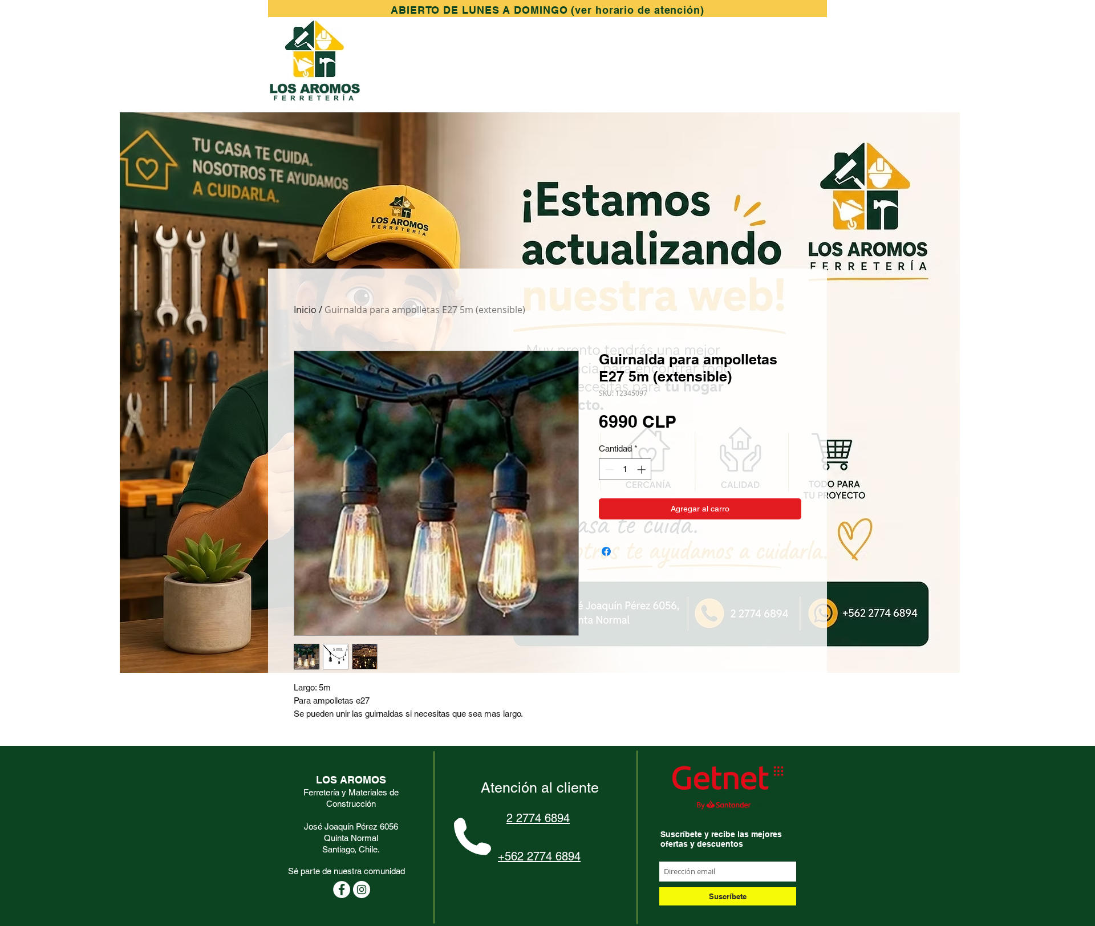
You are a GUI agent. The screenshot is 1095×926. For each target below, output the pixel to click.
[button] (547, 10)
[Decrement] (608, 469)
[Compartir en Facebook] (606, 551)
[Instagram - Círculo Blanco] (361, 889)
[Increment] (642, 469)
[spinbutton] (625, 469)
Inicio (305, 309)
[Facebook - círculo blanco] (341, 889)
